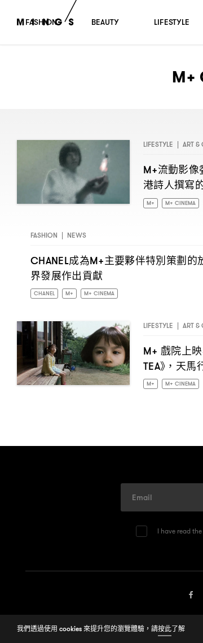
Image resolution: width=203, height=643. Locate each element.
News (76, 236)
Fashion (44, 236)
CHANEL (45, 295)
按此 (164, 628)
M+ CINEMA (182, 203)
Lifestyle (158, 144)
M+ (151, 203)
